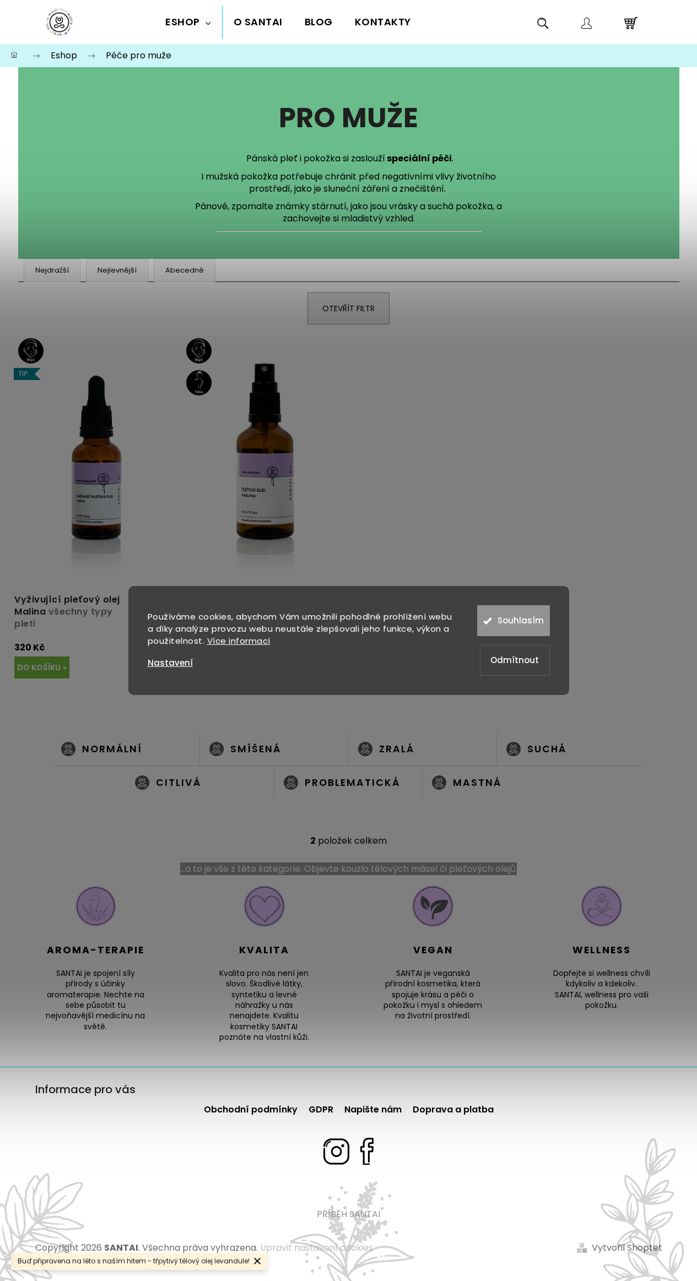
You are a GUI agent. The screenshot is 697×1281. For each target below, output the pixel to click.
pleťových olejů (482, 868)
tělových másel (404, 868)
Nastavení (170, 663)
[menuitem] (188, 22)
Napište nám (373, 1109)
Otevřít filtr (348, 308)
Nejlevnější (117, 270)
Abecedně (184, 270)
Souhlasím (521, 620)
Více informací (239, 641)
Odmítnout (514, 660)
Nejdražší (52, 270)
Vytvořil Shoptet (627, 1248)
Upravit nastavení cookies (316, 1247)
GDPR (321, 1109)
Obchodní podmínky (251, 1109)
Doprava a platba (453, 1109)
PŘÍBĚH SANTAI (348, 1214)
